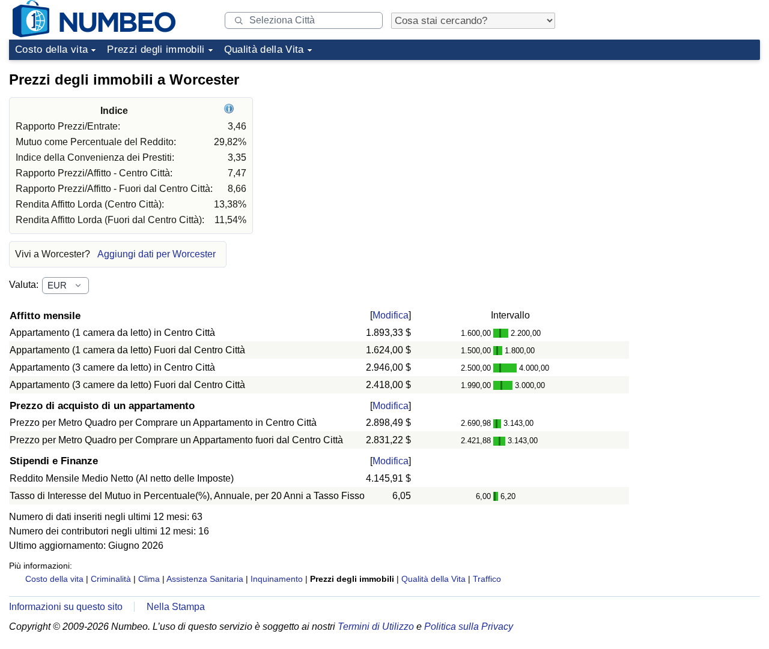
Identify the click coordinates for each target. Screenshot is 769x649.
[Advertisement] (670, 140)
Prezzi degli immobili (155, 49)
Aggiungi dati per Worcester (156, 254)
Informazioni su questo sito (66, 607)
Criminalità (111, 579)
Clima (149, 579)
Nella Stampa (176, 607)
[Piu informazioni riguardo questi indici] (230, 111)
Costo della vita (51, 49)
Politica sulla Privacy (468, 626)
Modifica (390, 315)
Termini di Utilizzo (376, 626)
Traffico (487, 579)
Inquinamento (277, 579)
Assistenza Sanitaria (204, 579)
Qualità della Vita (264, 49)
